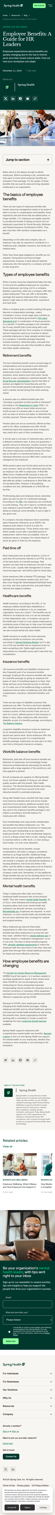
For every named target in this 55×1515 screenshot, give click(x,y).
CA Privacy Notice (40, 1485)
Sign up (15, 1431)
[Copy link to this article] (35, 98)
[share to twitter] (5, 98)
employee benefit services (34, 1021)
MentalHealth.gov (11, 911)
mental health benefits (36, 899)
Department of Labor (28, 405)
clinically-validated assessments (22, 944)
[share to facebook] (20, 98)
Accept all (12, 1507)
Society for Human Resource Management (26, 973)
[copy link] (35, 1060)
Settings (43, 1507)
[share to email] (27, 98)
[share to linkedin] (13, 98)
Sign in (6, 1431)
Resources (15, 15)
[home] (13, 5)
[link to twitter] (5, 1469)
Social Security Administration (17, 381)
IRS (20, 502)
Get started (39, 5)
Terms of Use (9, 1485)
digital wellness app (39, 935)
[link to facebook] (20, 1060)
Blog (25, 15)
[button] (50, 5)
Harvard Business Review (26, 642)
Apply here (8, 1443)
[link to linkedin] (13, 1060)
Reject (27, 1507)
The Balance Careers (12, 723)
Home (5, 15)
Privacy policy (23, 1485)
